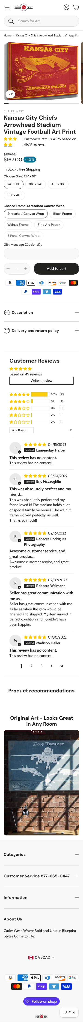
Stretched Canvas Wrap (25, 214)
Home (8, 35)
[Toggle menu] (7, 7)
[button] (41, 21)
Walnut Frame (18, 225)
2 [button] (31, 666)
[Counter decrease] (8, 268)
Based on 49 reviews (25, 374)
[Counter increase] (25, 268)
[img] (35, 444)
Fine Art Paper (49, 225)
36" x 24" (35, 184)
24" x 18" (13, 184)
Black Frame (62, 214)
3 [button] (42, 666)
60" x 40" (14, 195)
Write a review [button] (42, 380)
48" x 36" (58, 184)
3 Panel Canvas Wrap (23, 236)
